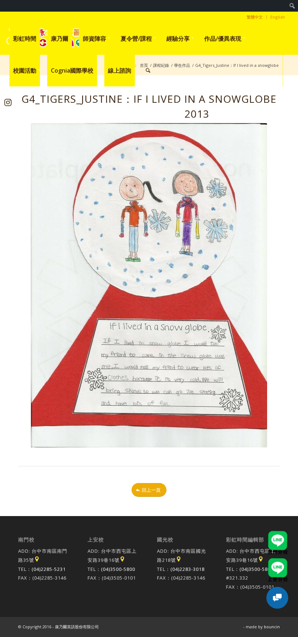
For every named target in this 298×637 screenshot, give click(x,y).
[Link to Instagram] (8, 102)
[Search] (148, 70)
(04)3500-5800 (118, 569)
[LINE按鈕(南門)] (277, 534)
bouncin (272, 626)
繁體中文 (255, 17)
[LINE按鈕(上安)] (277, 561)
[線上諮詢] (277, 598)
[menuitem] (292, 6)
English (277, 17)
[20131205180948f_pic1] (149, 285)
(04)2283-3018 (187, 569)
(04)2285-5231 (49, 569)
